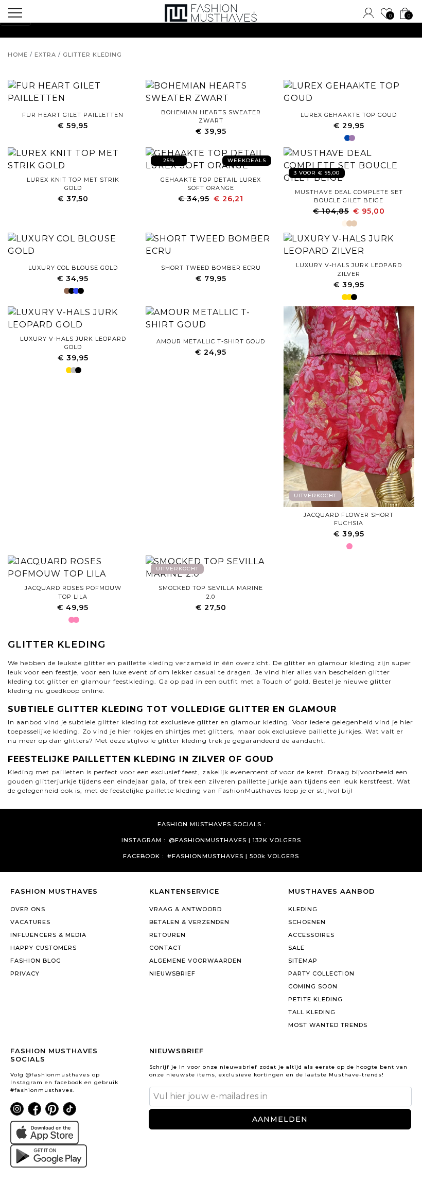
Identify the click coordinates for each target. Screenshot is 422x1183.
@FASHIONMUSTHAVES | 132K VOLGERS (235, 840)
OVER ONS (27, 909)
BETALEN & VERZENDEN (189, 922)
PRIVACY (25, 973)
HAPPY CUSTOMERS (43, 947)
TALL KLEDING (312, 1012)
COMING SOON (313, 986)
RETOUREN (167, 934)
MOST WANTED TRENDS (327, 1025)
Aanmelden (280, 1119)
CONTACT (165, 947)
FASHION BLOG (35, 960)
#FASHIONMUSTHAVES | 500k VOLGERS (233, 856)
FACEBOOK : (143, 856)
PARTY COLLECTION (321, 973)
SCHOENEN (307, 922)
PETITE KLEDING (315, 999)
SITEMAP (303, 960)
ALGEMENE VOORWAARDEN (195, 960)
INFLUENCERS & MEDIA (48, 934)
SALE (296, 947)
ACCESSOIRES (311, 934)
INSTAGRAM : (143, 840)
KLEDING (303, 909)
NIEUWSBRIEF (172, 973)
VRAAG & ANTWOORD (185, 909)
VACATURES (30, 922)
